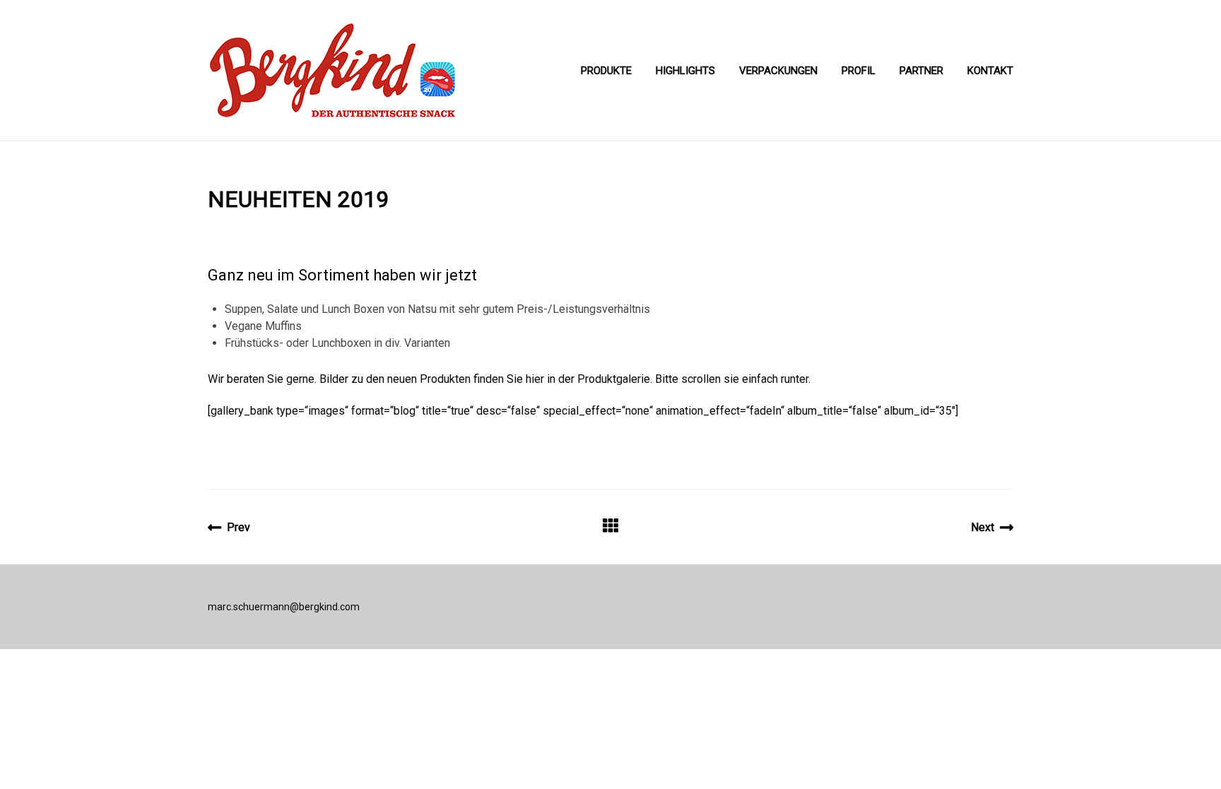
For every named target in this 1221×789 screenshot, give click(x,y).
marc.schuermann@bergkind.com (284, 606)
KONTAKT (990, 70)
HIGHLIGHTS (685, 70)
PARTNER (921, 70)
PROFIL (858, 70)
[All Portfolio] (610, 527)
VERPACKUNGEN (778, 70)
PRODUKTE (606, 70)
